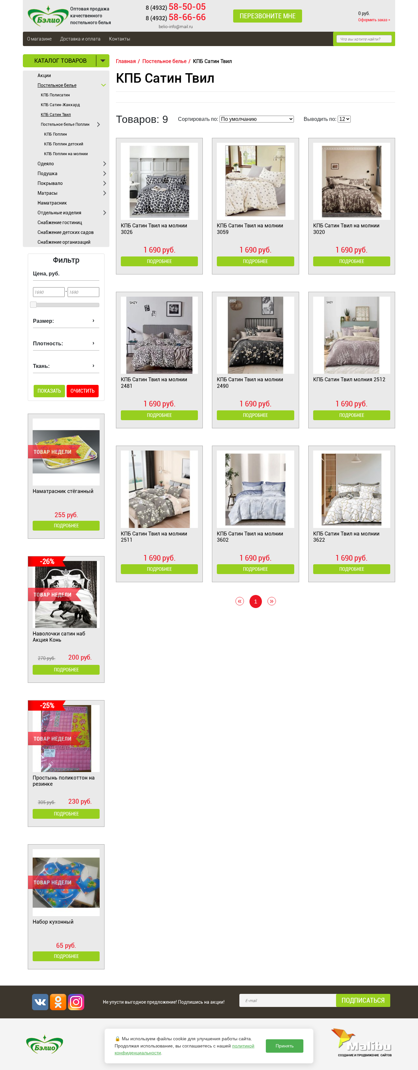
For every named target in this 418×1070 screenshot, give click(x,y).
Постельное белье (57, 85)
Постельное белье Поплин (65, 124)
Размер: (43, 321)
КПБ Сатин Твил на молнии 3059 (250, 228)
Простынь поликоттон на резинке (64, 781)
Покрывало (50, 183)
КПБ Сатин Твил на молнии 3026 (154, 228)
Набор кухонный (53, 922)
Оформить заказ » (374, 19)
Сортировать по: (198, 119)
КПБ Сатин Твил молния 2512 (349, 379)
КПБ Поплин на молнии (66, 154)
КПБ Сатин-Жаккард (60, 105)
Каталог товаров (60, 60)
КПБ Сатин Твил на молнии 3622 (346, 537)
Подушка (47, 173)
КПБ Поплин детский (63, 144)
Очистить (83, 391)
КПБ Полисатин (55, 95)
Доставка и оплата (80, 38)
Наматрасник (52, 203)
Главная (126, 61)
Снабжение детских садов (66, 232)
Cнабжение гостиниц (60, 222)
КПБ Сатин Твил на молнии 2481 (154, 382)
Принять (285, 1045)
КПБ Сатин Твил (56, 114)
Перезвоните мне (268, 16)
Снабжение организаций (64, 242)
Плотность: (48, 343)
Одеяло (46, 163)
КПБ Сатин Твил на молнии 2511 (154, 537)
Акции (44, 75)
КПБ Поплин (55, 134)
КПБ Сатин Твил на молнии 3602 (250, 537)
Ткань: (41, 366)
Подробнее (66, 526)
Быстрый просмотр (159, 199)
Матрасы (47, 193)
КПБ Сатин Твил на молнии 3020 (346, 228)
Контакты (119, 38)
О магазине (39, 38)
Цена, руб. (46, 273)
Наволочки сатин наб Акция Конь (59, 637)
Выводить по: (320, 119)
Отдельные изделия (59, 212)
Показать (49, 391)
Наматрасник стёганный (63, 491)
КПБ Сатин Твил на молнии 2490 (250, 382)
